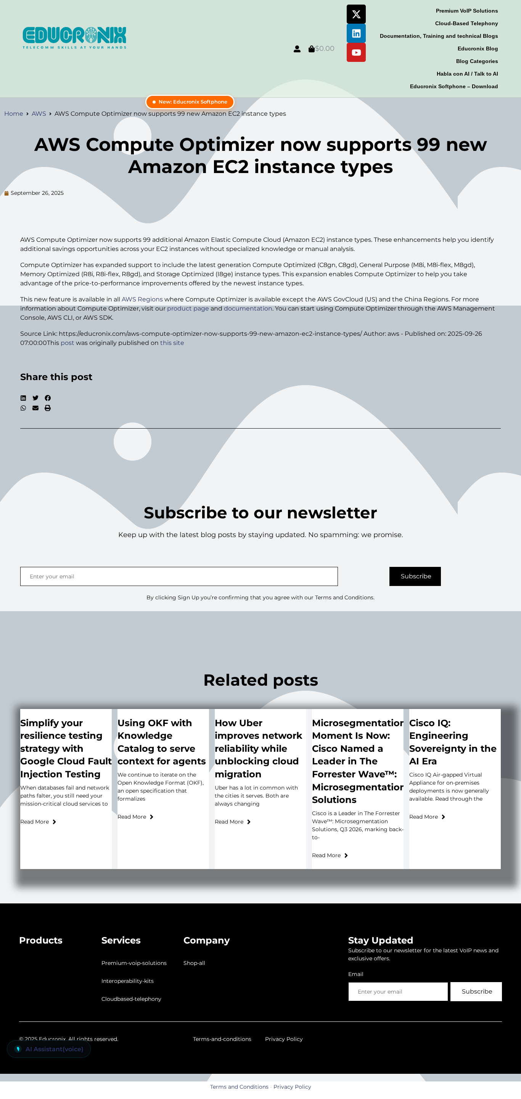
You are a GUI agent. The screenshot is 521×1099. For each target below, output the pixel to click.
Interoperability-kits (127, 981)
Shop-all (194, 963)
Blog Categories (477, 61)
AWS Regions (142, 299)
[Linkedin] (356, 33)
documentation (248, 308)
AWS (39, 113)
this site (172, 342)
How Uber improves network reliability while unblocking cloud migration (258, 748)
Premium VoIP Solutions (467, 11)
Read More (34, 821)
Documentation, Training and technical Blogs (439, 36)
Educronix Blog (478, 48)
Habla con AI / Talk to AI (467, 74)
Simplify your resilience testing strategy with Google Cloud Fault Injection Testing (66, 748)
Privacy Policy (284, 1039)
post (67, 342)
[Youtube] (356, 52)
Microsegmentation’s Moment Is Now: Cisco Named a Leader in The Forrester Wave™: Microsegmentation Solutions (362, 761)
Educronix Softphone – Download (454, 86)
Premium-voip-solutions (134, 963)
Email (355, 974)
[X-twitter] (356, 14)
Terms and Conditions (239, 1086)
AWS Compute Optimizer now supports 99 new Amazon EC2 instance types (260, 155)
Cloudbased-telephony (131, 998)
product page (188, 308)
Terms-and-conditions (222, 1039)
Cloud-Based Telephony (466, 23)
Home (13, 113)
